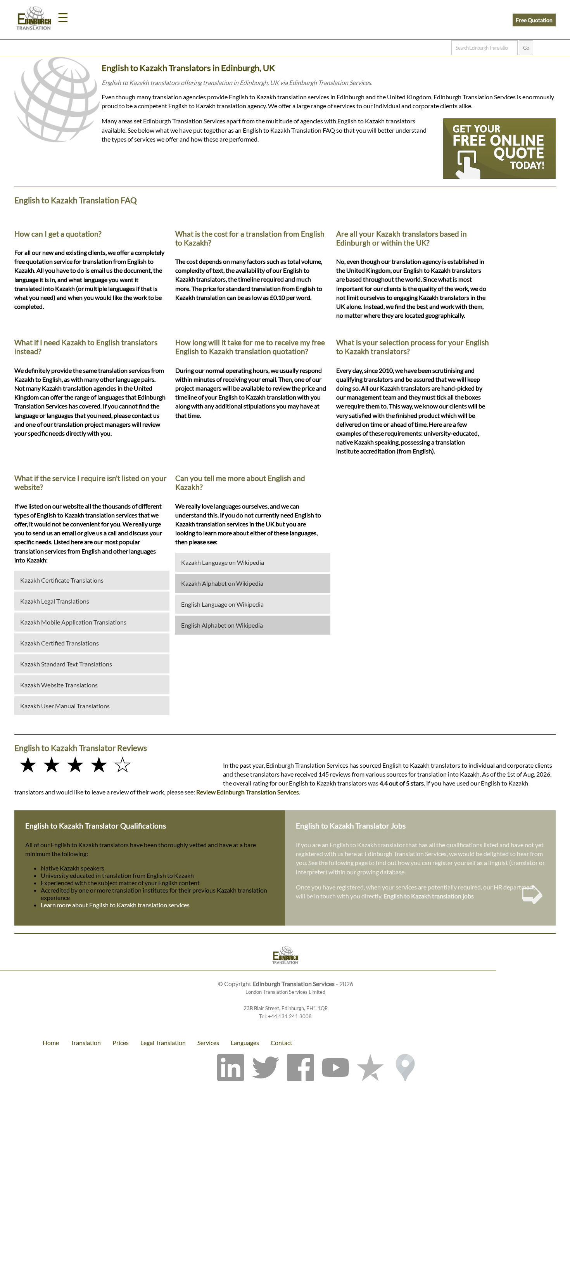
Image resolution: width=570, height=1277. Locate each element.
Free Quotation (534, 20)
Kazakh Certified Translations (59, 643)
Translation (86, 1042)
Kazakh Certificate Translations (62, 580)
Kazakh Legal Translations (54, 601)
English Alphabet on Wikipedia (222, 625)
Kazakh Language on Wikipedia (222, 562)
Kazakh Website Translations (59, 685)
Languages (245, 1042)
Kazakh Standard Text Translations (66, 664)
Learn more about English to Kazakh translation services (115, 904)
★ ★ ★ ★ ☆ (75, 764)
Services (208, 1042)
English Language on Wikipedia (222, 604)
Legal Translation (163, 1042)
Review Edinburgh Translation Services (247, 792)
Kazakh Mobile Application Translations (73, 622)
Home (51, 1042)
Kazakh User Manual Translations (65, 705)
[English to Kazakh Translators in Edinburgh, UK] (285, 956)
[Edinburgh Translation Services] (33, 19)
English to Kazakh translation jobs (428, 896)
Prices (120, 1042)
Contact (281, 1042)
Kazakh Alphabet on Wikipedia (222, 583)
